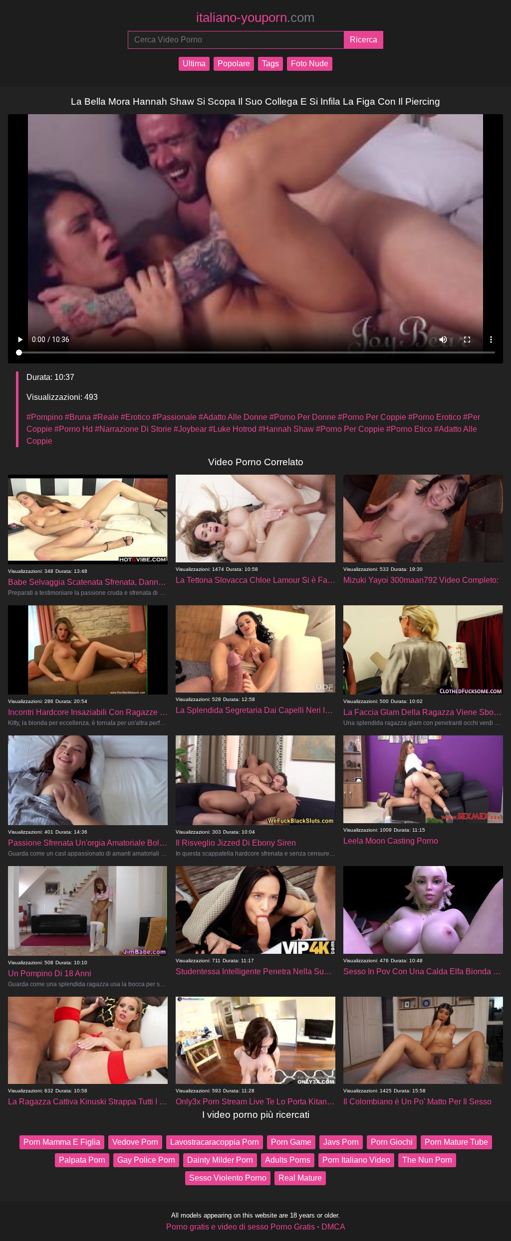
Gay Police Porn (146, 1160)
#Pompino (44, 417)
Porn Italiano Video (356, 1160)
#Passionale (174, 417)
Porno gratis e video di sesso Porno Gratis (240, 1227)
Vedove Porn (135, 1142)
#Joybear (190, 429)
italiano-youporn (255, 17)
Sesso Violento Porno (227, 1178)
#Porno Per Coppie (372, 417)
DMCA (333, 1227)
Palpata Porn (82, 1160)
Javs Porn (341, 1142)
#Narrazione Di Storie (133, 429)
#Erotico (135, 417)
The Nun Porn (427, 1160)
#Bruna (78, 417)
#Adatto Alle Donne (233, 417)
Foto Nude (309, 63)
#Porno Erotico (434, 417)
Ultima (194, 63)
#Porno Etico (409, 429)
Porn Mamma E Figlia (61, 1142)
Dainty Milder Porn (220, 1160)
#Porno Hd (73, 429)
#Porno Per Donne (302, 417)
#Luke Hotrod (232, 429)
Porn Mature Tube (456, 1142)
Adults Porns (287, 1160)
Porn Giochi (392, 1142)
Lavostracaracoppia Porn (214, 1142)
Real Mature (300, 1178)
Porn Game (291, 1142)
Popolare (234, 63)
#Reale (106, 417)
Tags (270, 63)
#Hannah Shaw (286, 429)
